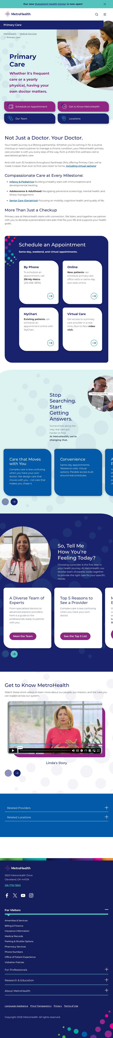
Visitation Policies (14, 962)
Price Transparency (40, 1006)
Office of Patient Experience (20, 957)
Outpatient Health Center (50, 4)
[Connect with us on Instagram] (31, 895)
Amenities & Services (16, 920)
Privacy (58, 1006)
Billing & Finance (14, 925)
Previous (5, 501)
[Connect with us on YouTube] (23, 895)
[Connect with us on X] (15, 895)
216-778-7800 (13, 885)
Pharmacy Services (15, 946)
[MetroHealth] (17, 14)
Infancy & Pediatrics (21, 181)
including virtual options (81, 166)
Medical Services (28, 33)
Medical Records (14, 936)
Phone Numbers (14, 951)
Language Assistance (16, 1006)
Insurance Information (17, 931)
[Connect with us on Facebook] (7, 895)
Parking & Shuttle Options (19, 941)
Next (14, 501)
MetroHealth (10, 33)
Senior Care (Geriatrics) (23, 200)
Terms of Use (71, 1006)
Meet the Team (23, 636)
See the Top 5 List (75, 636)
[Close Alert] (104, 4)
